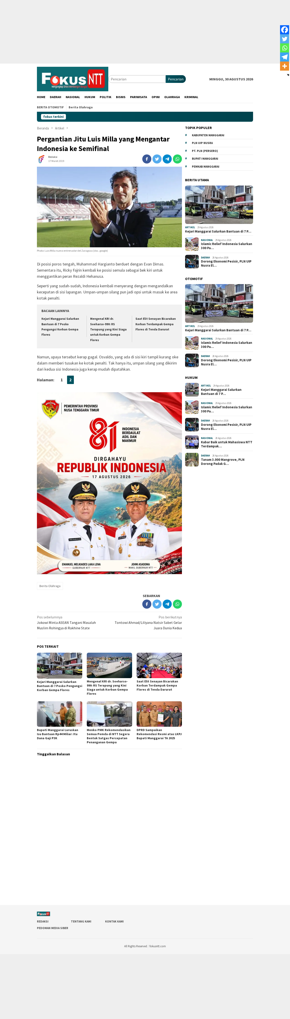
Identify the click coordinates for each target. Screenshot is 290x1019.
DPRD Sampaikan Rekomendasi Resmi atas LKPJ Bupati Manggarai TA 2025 (159, 734)
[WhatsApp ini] (177, 159)
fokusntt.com (158, 946)
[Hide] (288, 75)
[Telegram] (284, 57)
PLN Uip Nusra (202, 143)
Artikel (190, 227)
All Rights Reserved (135, 946)
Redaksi (42, 921)
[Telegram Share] (167, 159)
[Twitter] (284, 38)
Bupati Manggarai (205, 159)
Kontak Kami (114, 921)
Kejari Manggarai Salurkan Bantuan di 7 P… (218, 231)
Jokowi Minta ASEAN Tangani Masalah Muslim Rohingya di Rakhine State (66, 622)
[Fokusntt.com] (72, 78)
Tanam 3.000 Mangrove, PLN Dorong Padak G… (222, 462)
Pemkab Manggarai (205, 167)
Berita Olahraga (49, 586)
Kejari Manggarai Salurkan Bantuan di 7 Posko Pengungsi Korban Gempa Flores (59, 686)
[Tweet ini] (157, 159)
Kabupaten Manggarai (208, 135)
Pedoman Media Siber (52, 928)
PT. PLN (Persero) (205, 151)
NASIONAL (207, 240)
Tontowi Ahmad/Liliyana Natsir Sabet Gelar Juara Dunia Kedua (148, 622)
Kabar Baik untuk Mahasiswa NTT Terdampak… (226, 444)
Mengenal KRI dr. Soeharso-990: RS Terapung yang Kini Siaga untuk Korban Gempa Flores (108, 329)
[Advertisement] (136, 32)
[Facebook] (284, 29)
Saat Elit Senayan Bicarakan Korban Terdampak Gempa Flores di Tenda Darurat (155, 324)
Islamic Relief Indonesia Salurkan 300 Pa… (226, 246)
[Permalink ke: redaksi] (41, 158)
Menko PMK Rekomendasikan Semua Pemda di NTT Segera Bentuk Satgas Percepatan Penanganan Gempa (108, 736)
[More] (284, 66)
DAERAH (205, 257)
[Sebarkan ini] (146, 159)
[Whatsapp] (284, 47)
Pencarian (176, 79)
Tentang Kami (81, 921)
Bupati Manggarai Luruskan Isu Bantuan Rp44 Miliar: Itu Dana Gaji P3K (57, 734)
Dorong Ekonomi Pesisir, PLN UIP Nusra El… (226, 263)
